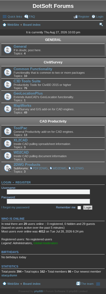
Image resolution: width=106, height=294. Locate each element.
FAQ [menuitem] (32, 16)
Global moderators (45, 243)
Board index (31, 24)
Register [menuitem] (83, 16)
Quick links (15, 16)
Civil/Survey (53, 62)
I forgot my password (15, 207)
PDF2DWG (40, 168)
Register (23, 182)
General (20, 46)
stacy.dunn (9, 275)
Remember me (66, 207)
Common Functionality (33, 69)
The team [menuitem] (87, 283)
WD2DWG (60, 168)
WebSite (13, 24)
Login (6, 182)
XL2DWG (77, 168)
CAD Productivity (53, 121)
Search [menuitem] (101, 25)
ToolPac (20, 128)
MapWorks (22, 106)
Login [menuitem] (99, 16)
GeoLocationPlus (28, 93)
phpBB (38, 291)
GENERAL (53, 40)
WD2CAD (21, 152)
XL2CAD (20, 140)
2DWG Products (27, 165)
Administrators (22, 243)
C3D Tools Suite (27, 81)
